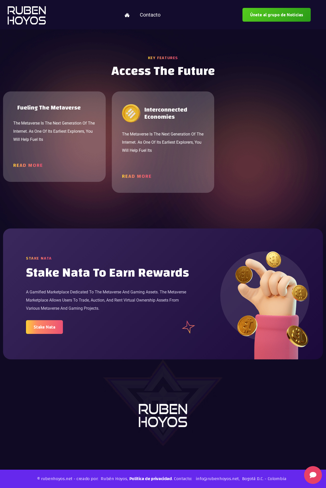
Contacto (150, 15)
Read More (28, 165)
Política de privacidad (150, 479)
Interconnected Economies (165, 113)
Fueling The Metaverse (49, 107)
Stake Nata (44, 327)
